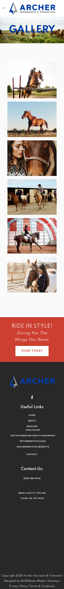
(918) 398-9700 (32, 478)
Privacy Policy (18, 586)
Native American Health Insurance (33, 435)
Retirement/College (33, 441)
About (32, 420)
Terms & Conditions (42, 586)
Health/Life (33, 430)
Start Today (32, 351)
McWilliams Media (33, 581)
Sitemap (53, 581)
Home (32, 415)
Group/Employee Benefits (32, 446)
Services (32, 426)
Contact (32, 454)
